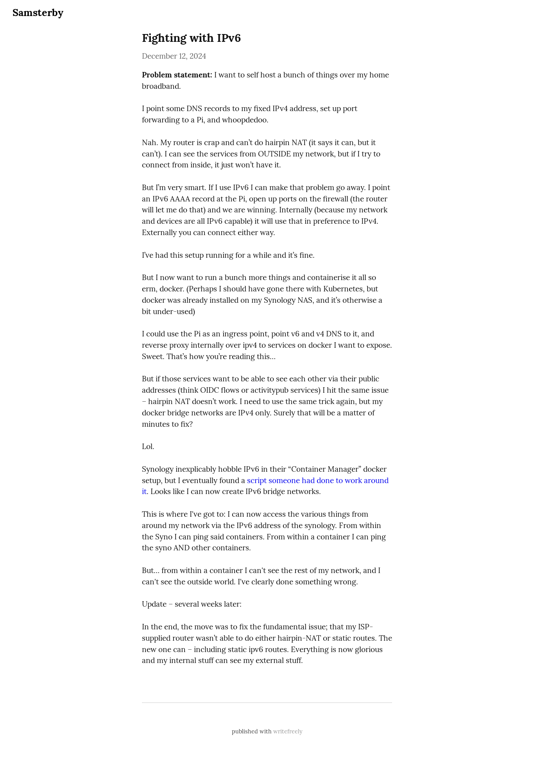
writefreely (288, 731)
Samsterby (38, 12)
